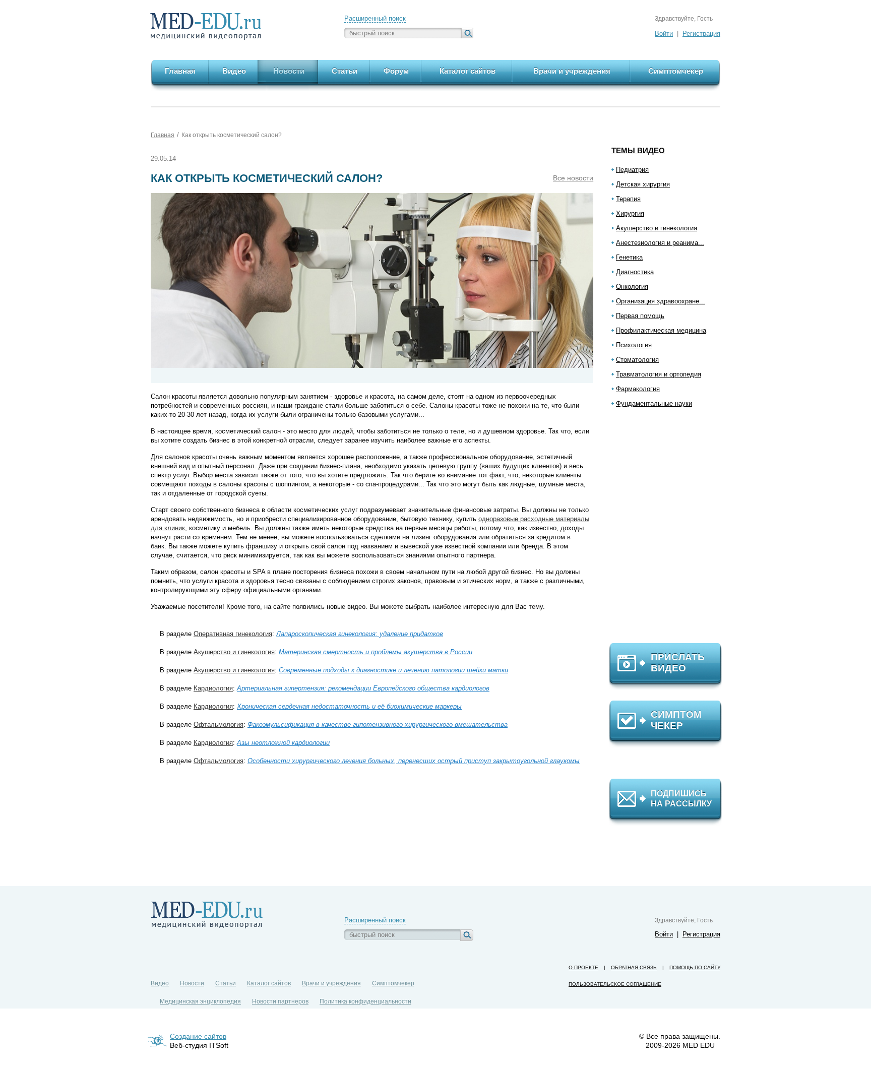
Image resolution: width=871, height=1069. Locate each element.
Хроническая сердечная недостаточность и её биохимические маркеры (349, 706)
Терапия (628, 199)
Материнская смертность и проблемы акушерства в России (375, 652)
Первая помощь (640, 316)
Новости (192, 983)
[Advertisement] (669, 530)
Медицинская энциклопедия (200, 1001)
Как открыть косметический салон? (231, 135)
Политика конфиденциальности (365, 1001)
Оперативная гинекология (233, 634)
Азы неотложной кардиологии (283, 742)
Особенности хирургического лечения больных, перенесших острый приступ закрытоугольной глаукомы (413, 761)
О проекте (583, 967)
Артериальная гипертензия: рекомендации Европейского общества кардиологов (363, 688)
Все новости (573, 178)
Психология (634, 345)
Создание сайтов (198, 1036)
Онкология (632, 286)
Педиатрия (632, 169)
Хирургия (630, 213)
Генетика (629, 257)
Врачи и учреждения (331, 983)
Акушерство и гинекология (656, 228)
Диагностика (635, 272)
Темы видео (638, 150)
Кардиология (213, 688)
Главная (162, 135)
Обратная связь (634, 967)
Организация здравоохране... (660, 301)
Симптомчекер (393, 983)
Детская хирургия (643, 184)
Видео (160, 983)
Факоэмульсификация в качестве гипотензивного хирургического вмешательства (377, 724)
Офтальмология (218, 724)
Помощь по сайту (694, 967)
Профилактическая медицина (661, 330)
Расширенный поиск (375, 18)
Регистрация (701, 33)
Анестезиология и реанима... (660, 242)
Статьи (225, 983)
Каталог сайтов (269, 983)
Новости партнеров (280, 1001)
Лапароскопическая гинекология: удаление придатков (359, 634)
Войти (664, 33)
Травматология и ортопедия (658, 374)
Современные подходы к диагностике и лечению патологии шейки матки (393, 670)
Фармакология (638, 389)
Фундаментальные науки (654, 403)
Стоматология (637, 359)
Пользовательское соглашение (615, 984)
